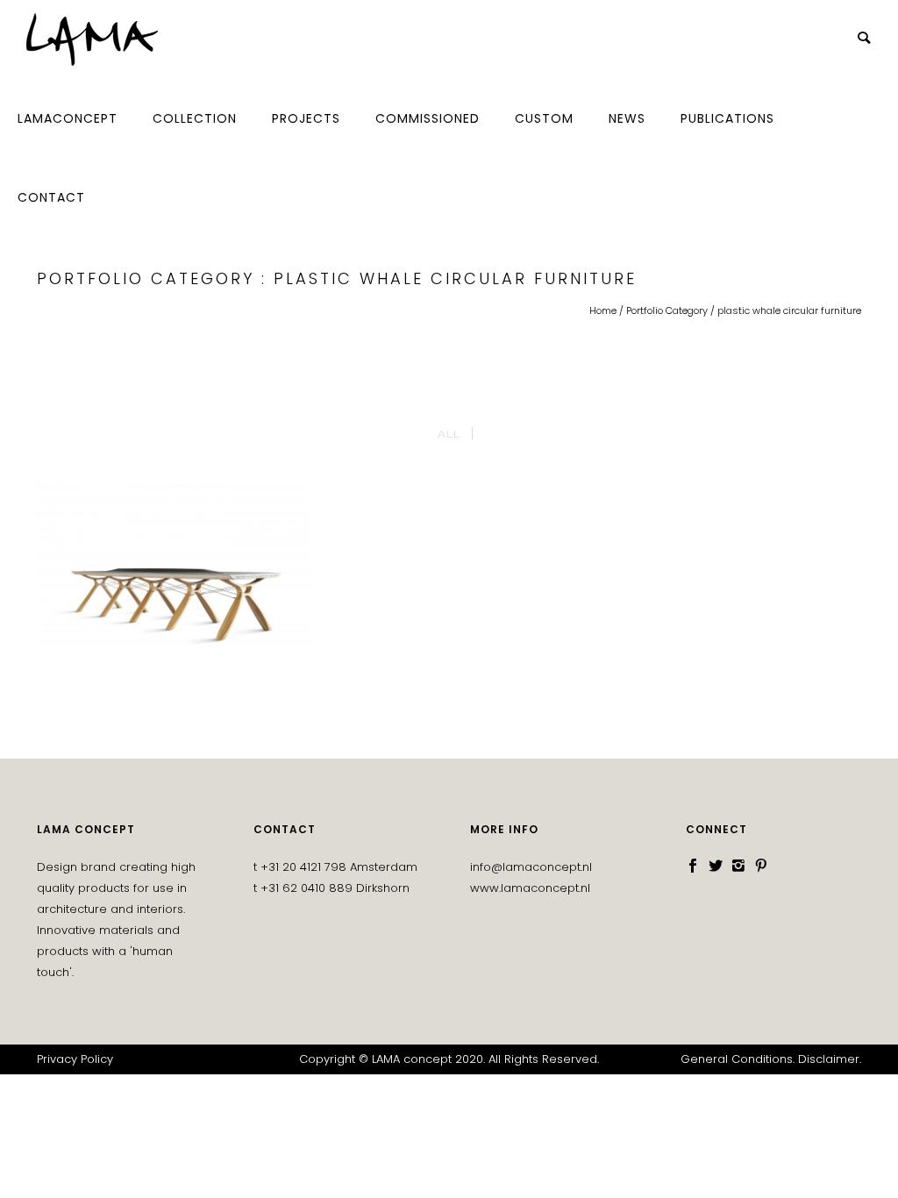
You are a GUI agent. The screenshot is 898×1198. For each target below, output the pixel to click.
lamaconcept (68, 118)
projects (306, 118)
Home (602, 310)
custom (544, 118)
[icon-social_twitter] (720, 866)
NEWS (627, 118)
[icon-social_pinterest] (761, 866)
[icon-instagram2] (742, 866)
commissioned (427, 118)
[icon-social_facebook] (697, 866)
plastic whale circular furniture (789, 310)
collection (195, 118)
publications (727, 118)
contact (51, 197)
